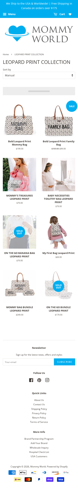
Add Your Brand (39, 443)
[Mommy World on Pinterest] (39, 380)
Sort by (7, 69)
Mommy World (38, 466)
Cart (62, 14)
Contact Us (39, 404)
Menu (11, 14)
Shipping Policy (39, 408)
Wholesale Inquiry (39, 447)
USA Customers (39, 456)
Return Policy (39, 417)
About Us (39, 399)
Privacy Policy (39, 413)
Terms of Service (39, 421)
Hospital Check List (39, 451)
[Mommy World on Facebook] (31, 380)
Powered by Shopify (57, 466)
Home (6, 54)
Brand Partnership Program (39, 438)
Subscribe (64, 361)
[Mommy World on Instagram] (47, 380)
